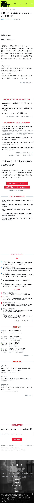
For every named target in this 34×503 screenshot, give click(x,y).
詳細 (28, 500)
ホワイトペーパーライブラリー (23, 321)
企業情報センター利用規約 (16, 190)
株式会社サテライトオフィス (7, 19)
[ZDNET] (5, 3)
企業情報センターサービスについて (17, 187)
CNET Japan (16, 449)
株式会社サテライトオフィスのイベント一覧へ (18, 116)
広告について (17, 488)
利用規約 (17, 482)
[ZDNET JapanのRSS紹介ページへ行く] (21, 465)
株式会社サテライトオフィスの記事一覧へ (20, 155)
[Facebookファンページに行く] (12, 465)
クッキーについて (17, 485)
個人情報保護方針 (17, 480)
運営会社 (17, 491)
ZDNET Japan (4, 9)
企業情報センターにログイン (17, 183)
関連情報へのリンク (25, 82)
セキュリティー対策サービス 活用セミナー (15, 113)
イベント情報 (12, 9)
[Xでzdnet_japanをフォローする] (17, 465)
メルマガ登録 (17, 439)
